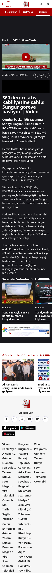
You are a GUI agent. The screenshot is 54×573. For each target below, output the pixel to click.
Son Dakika (9, 466)
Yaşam (6, 471)
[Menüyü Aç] (48, 4)
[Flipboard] (37, 418)
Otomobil (8, 499)
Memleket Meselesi (26, 476)
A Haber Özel (10, 452)
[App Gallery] (8, 432)
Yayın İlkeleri (26, 569)
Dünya (6, 476)
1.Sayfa (23, 517)
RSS (20, 527)
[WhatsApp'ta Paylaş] (41, 75)
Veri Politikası (26, 541)
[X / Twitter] (14, 418)
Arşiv (21, 551)
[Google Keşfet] (26, 330)
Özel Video (27, 11)
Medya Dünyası (26, 499)
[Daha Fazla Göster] (47, 75)
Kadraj (22, 457)
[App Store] (10, 427)
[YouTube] (30, 418)
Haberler (6, 40)
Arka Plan (24, 471)
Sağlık (6, 513)
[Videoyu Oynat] (26, 57)
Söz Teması (25, 494)
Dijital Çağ (24, 508)
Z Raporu (24, 513)
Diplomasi (24, 490)
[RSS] (45, 418)
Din (4, 504)
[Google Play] (28, 427)
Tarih (5, 508)
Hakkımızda (26, 565)
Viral (5, 490)
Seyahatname (26, 480)
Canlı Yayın (9, 448)
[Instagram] (22, 418)
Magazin (7, 485)
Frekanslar (25, 546)
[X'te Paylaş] (35, 75)
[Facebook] (6, 418)
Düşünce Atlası (26, 448)
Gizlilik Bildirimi (26, 560)
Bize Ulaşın (25, 532)
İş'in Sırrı (24, 504)
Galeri (6, 523)
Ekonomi (8, 462)
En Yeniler (8, 527)
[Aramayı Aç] (41, 4)
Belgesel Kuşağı (26, 485)
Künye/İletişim (26, 537)
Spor (5, 480)
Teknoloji (8, 494)
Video (6, 443)
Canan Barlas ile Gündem (26, 466)
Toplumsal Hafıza (26, 462)
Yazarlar (7, 517)
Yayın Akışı (25, 555)
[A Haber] (26, 4)
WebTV (15, 40)
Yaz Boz (23, 452)
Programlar (11, 11)
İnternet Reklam (26, 523)
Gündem (43, 11)
